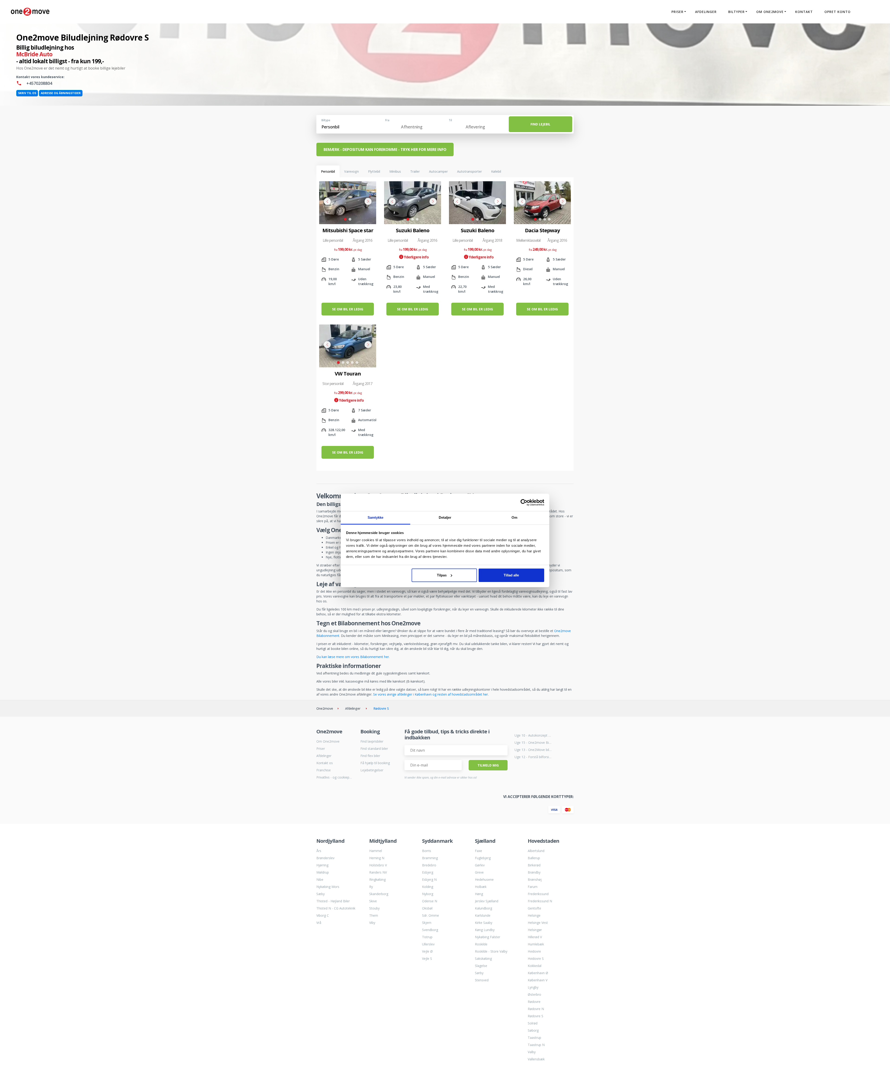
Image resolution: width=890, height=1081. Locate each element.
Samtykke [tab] (376, 517)
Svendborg (430, 930)
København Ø (538, 973)
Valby (532, 1052)
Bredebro (429, 865)
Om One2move (328, 741)
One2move (324, 708)
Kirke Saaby (483, 922)
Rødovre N (536, 1009)
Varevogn (351, 171)
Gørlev (480, 865)
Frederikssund (538, 894)
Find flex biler (370, 756)
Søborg (533, 1030)
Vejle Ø (427, 951)
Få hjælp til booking (375, 763)
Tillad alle (511, 575)
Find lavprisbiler (371, 741)
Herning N (376, 858)
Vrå (318, 922)
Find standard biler (374, 748)
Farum (532, 886)
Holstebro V (378, 865)
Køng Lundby (485, 930)
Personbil (328, 171)
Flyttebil (374, 171)
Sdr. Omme (430, 915)
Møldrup (322, 872)
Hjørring (322, 865)
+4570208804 (38, 83)
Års (318, 851)
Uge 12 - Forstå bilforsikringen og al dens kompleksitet (533, 757)
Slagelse (481, 965)
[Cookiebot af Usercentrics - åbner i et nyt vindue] (524, 502)
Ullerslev (428, 944)
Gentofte (534, 908)
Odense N (429, 901)
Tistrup (427, 937)
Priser (320, 748)
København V (537, 980)
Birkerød (534, 865)
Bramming (430, 858)
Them (373, 915)
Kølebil (496, 171)
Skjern (426, 922)
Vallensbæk (536, 1059)
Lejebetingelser (371, 770)
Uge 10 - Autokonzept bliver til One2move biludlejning (533, 735)
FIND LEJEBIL (540, 124)
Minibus (395, 171)
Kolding (427, 886)
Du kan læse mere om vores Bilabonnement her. (353, 657)
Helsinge (534, 915)
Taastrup (534, 1037)
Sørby (479, 973)
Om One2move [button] (770, 12)
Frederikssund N (540, 901)
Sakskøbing (483, 958)
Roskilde (481, 944)
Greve (479, 872)
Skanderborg (378, 894)
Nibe (319, 879)
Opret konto (837, 12)
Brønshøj (535, 879)
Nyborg (427, 894)
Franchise (323, 770)
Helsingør (535, 930)
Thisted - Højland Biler (333, 901)
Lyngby (533, 987)
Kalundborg (483, 908)
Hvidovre (534, 951)
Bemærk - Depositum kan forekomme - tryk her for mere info (385, 149)
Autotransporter (469, 171)
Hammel (375, 851)
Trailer (415, 171)
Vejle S (427, 958)
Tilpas (442, 575)
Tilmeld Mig (488, 765)
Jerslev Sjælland (486, 901)
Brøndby (534, 872)
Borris (426, 851)
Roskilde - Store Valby (491, 951)
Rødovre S (535, 1016)
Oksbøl (427, 908)
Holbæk (480, 886)
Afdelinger (706, 12)
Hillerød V (535, 937)
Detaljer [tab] (445, 517)
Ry (371, 886)
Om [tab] (514, 517)
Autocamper (438, 171)
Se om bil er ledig (347, 309)
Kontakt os (324, 763)
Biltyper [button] (736, 12)
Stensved (482, 980)
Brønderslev (325, 858)
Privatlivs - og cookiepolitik (334, 777)
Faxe (478, 851)
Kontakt (804, 12)
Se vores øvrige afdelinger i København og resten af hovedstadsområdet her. (431, 694)
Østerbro (534, 994)
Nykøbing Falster (487, 937)
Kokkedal (534, 965)
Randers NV (378, 872)
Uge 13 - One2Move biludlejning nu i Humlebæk (533, 749)
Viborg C (322, 915)
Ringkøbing (377, 879)
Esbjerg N (429, 879)
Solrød (532, 1023)
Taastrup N (536, 1045)
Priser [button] (677, 12)
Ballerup (534, 858)
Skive (373, 901)
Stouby (374, 908)
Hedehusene (484, 879)
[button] (345, 219)
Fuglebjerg (483, 858)
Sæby (320, 894)
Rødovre (534, 1001)
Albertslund (536, 851)
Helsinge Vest (538, 922)
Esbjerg (427, 872)
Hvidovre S (536, 958)
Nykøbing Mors (327, 886)
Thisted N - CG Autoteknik (335, 908)
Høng (479, 894)
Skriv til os (27, 93)
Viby (372, 922)
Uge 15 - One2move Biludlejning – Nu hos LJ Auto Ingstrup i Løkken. (533, 742)
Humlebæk (536, 944)
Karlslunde (482, 915)
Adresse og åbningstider (61, 93)
